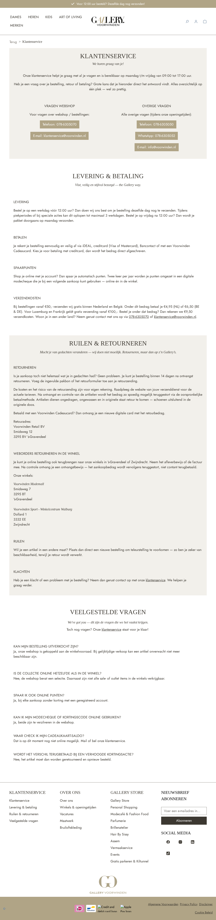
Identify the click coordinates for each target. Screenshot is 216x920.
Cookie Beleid (204, 912)
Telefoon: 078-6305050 (156, 124)
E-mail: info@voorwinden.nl (156, 147)
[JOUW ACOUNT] (196, 21)
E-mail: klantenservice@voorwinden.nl (59, 135)
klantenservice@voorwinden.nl (175, 316)
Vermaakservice (121, 847)
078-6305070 (139, 316)
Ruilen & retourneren (23, 814)
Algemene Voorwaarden (163, 904)
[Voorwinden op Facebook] (168, 842)
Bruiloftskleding (71, 827)
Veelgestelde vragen (23, 820)
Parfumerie (118, 820)
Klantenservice (27, 792)
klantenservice (155, 580)
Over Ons (70, 792)
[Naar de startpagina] (108, 21)
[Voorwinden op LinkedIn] (192, 842)
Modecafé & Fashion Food (129, 814)
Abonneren (184, 820)
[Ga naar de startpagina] (108, 885)
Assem (115, 841)
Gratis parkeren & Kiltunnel (129, 861)
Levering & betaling (23, 807)
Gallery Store (127, 792)
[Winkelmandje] (204, 21)
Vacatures (66, 814)
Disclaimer (206, 904)
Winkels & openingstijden (78, 807)
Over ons (66, 800)
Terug (13, 41)
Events (115, 854)
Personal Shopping (124, 807)
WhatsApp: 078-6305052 (156, 135)
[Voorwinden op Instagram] (180, 842)
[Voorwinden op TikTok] (168, 853)
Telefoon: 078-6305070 (60, 124)
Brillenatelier (119, 827)
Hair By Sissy (120, 834)
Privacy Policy (188, 904)
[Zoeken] (187, 21)
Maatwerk (66, 820)
